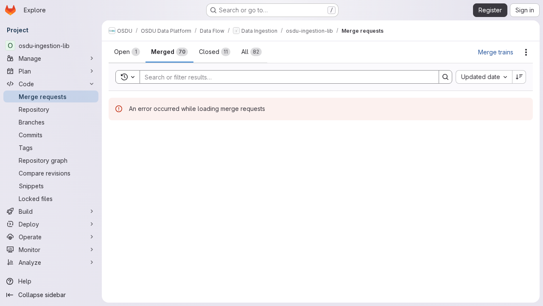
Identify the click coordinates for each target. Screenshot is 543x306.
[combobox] (484, 77)
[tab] (127, 51)
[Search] (445, 77)
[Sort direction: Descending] (519, 77)
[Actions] (526, 52)
